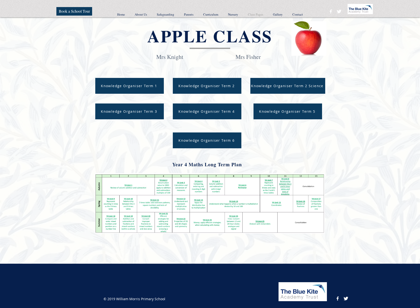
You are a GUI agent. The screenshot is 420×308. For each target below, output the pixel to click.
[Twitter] (339, 11)
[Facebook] (330, 11)
